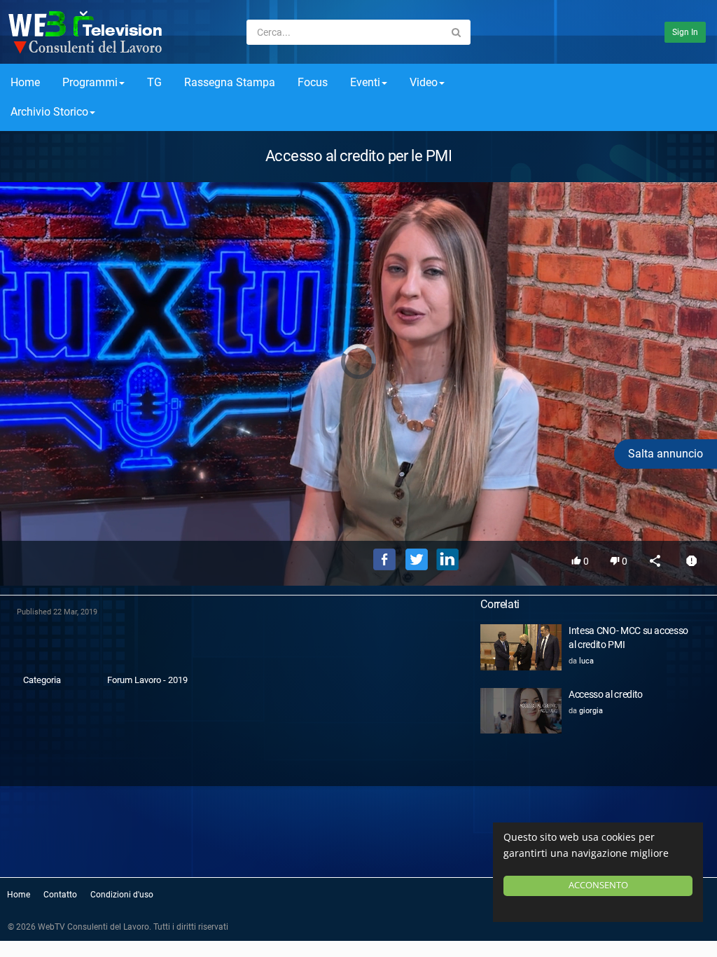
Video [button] (424, 82)
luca (586, 661)
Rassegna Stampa (229, 82)
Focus (313, 82)
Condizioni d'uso (121, 895)
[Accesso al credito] (521, 711)
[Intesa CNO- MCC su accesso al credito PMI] (521, 647)
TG (154, 82)
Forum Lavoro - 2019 (147, 680)
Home (25, 82)
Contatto (60, 895)
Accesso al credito (606, 694)
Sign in (685, 32)
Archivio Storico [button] (49, 111)
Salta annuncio (665, 453)
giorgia (591, 710)
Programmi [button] (90, 82)
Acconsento (598, 885)
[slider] (358, 510)
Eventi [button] (365, 82)
